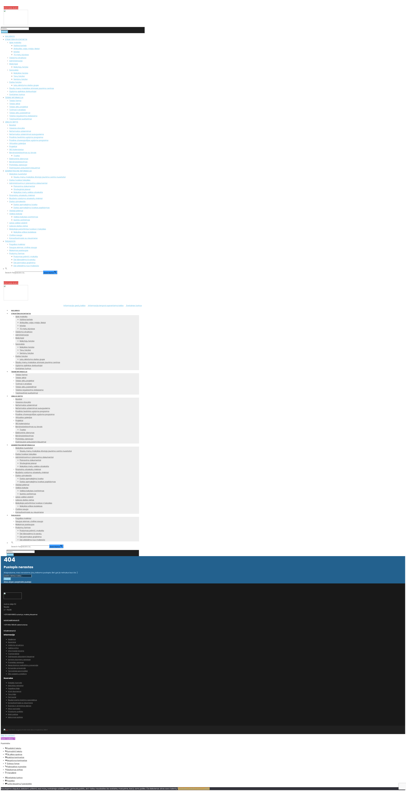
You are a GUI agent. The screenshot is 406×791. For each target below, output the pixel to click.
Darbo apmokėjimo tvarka (25, 204)
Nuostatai (12, 642)
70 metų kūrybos (21, 54)
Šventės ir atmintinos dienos (19, 706)
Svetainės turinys (17, 94)
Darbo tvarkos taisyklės (19, 180)
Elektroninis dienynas (18, 159)
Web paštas (13, 714)
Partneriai (12, 697)
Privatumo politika (15, 711)
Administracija (16, 61)
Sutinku (181, 788)
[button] (6, 269)
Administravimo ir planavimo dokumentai (28, 183)
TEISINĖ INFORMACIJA (14, 97)
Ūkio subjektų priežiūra (17, 674)
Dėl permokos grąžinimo (24, 262)
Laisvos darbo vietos (18, 226)
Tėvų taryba (19, 76)
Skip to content (8, 735)
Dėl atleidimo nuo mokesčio (26, 266)
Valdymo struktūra (17, 58)
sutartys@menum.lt (11, 620)
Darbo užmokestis (17, 201)
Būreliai (12, 125)
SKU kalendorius (16, 149)
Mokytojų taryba (21, 67)
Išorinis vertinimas (22, 220)
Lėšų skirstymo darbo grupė (26, 85)
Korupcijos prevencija (11, 5)
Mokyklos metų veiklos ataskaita (28, 192)
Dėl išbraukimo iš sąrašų (24, 259)
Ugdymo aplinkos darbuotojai (22, 91)
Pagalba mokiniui (17, 244)
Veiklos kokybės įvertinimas (26, 217)
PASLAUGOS (10, 241)
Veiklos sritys (13, 648)
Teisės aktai (14, 103)
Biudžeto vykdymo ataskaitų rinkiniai (26, 198)
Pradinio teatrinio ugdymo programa (26, 137)
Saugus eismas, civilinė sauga (23, 247)
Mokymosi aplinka (15, 717)
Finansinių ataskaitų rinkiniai (22, 195)
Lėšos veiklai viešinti (18, 223)
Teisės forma (15, 100)
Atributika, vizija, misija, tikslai (27, 48)
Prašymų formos (16, 253)
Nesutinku (188, 788)
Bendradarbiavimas (18, 162)
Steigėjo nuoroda (15, 683)
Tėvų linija (12, 694)
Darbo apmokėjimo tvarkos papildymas (32, 207)
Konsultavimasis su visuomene (23, 238)
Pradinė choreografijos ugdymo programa (28, 140)
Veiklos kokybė (15, 214)
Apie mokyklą (15, 42)
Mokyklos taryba (21, 73)
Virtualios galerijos (17, 143)
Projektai (13, 146)
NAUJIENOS (10, 36)
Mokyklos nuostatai (18, 174)
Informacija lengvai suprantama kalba (105, 305)
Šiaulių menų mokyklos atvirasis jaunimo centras (31, 88)
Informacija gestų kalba (74, 305)
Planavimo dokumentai (24, 186)
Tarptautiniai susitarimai (20, 119)
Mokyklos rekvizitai (15, 685)
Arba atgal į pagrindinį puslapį (17, 582)
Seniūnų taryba (20, 79)
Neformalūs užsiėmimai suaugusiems (26, 134)
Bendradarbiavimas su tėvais (22, 152)
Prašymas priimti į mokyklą (26, 256)
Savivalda (13, 70)
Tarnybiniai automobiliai (18, 671)
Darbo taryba (15, 82)
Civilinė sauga (15, 235)
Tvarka (17, 155)
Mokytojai (13, 64)
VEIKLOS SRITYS (11, 122)
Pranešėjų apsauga (18, 165)
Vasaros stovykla (17, 128)
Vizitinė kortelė (20, 45)
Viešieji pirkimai (16, 210)
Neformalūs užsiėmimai (20, 131)
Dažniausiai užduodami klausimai (24, 168)
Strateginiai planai (22, 189)
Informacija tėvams (11, 8)
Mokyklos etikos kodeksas (25, 232)
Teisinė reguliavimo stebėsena (23, 116)
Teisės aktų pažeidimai (19, 113)
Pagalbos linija (14, 688)
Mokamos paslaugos (18, 250)
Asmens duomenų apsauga (19, 659)
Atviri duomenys (14, 691)
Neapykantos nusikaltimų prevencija (23, 665)
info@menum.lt (10, 630)
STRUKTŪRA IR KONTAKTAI (16, 39)
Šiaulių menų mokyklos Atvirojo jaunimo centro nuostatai (40, 177)
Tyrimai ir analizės (17, 109)
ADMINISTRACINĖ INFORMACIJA (18, 171)
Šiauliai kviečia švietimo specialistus (22, 700)
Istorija (17, 51)
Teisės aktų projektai (18, 107)
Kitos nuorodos (14, 708)
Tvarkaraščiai (13, 654)
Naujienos (12, 639)
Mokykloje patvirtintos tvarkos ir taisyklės (27, 229)
